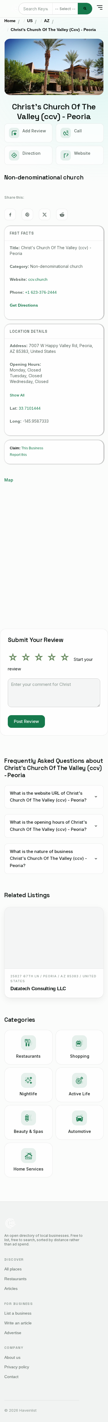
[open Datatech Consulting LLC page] (54, 938)
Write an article (18, 1323)
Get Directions (24, 305)
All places (13, 1269)
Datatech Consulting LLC (38, 988)
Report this (18, 454)
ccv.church (38, 279)
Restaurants (15, 1278)
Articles (11, 1288)
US (30, 20)
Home (10, 20)
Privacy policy (16, 1367)
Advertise (12, 1332)
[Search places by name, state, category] (85, 8)
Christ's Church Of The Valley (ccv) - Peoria (53, 29)
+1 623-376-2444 (41, 292)
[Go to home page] (15, 8)
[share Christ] (10, 214)
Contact (11, 1376)
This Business (32, 448)
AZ (47, 20)
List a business (17, 1313)
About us (12, 1357)
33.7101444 (30, 408)
